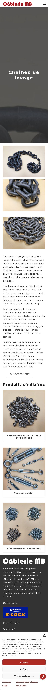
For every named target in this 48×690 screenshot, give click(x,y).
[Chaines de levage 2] (24, 195)
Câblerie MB (9, 629)
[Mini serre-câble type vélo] (24, 527)
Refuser (24, 669)
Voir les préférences (24, 676)
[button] (44, 635)
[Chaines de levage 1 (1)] (24, 233)
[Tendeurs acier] (24, 472)
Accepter (24, 662)
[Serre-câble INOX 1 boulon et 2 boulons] (24, 416)
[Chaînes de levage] (24, 147)
